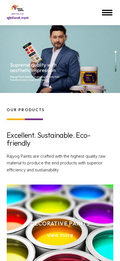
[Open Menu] (107, 12)
